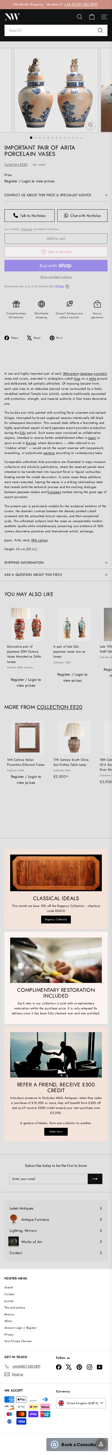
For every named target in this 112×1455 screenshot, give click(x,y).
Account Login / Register (20, 1328)
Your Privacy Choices (18, 1341)
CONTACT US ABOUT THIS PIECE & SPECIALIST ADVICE (47, 195)
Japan (92, 437)
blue (77, 378)
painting (49, 453)
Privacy (9, 1334)
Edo (23, 432)
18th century (39, 540)
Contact (9, 1294)
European (54, 492)
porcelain (100, 373)
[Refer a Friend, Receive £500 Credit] (56, 1054)
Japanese (86, 373)
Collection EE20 (16, 164)
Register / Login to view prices (29, 181)
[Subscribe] (95, 1179)
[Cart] (92, 17)
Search (8, 1287)
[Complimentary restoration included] (56, 960)
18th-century (71, 373)
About (8, 1321)
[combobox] (56, 30)
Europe (31, 443)
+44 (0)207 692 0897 (81, 4)
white (92, 378)
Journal (9, 1301)
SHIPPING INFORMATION (24, 562)
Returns (9, 1314)
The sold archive (15, 1307)
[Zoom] (90, 125)
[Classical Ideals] (56, 873)
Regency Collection (56, 919)
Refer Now (56, 1132)
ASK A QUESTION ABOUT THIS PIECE (33, 574)
